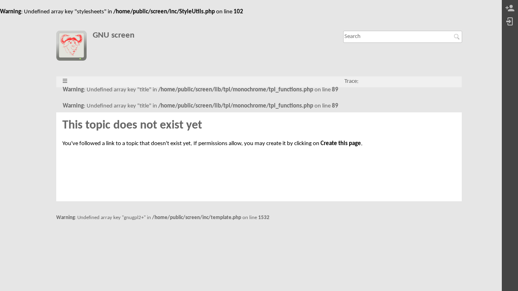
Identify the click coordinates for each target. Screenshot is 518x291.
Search (458, 37)
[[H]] (74, 47)
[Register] (510, 8)
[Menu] (65, 81)
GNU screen (113, 35)
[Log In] (510, 22)
